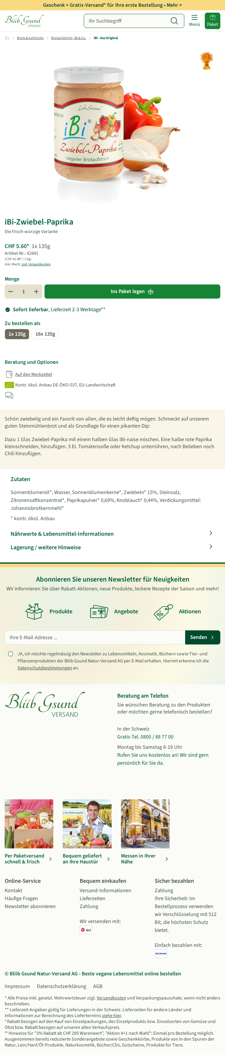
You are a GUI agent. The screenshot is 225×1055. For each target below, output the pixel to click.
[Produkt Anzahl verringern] (10, 291)
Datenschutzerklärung (61, 986)
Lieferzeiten (92, 898)
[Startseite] (25, 21)
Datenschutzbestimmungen (45, 668)
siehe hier (111, 1015)
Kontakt (13, 890)
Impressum (17, 986)
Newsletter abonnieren (30, 906)
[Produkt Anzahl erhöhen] (36, 291)
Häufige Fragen (21, 898)
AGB (98, 986)
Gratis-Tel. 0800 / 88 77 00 (145, 737)
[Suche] (174, 21)
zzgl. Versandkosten (36, 264)
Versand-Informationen (105, 890)
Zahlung (89, 906)
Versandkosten (111, 998)
